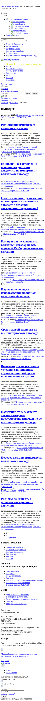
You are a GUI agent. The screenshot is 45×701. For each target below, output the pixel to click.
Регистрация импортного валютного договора (18, 126)
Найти (28, 93)
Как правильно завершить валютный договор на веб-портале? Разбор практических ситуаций (22, 246)
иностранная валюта (15, 315)
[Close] (3, 665)
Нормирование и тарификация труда (21, 55)
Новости (9, 78)
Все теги (14, 103)
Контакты (10, 578)
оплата (9, 227)
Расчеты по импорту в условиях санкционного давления (17, 502)
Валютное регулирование (12, 354)
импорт (11, 149)
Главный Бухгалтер (14, 44)
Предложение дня (13, 576)
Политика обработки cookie (18, 583)
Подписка (10, 80)
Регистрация (12, 91)
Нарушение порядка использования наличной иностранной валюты (18, 293)
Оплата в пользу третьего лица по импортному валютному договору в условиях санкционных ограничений (22, 203)
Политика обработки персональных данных (25, 580)
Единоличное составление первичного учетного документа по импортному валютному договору (19, 169)
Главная (4, 103)
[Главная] (10, 60)
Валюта (15, 227)
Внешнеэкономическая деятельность (16, 184)
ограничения (38, 229)
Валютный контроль (21, 152)
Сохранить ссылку (9, 98)
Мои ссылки (6, 100)
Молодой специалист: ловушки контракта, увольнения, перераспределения (19, 655)
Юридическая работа (15, 51)
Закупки (9, 601)
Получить (5, 661)
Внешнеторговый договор (17, 181)
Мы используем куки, (10, 6)
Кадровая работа (13, 49)
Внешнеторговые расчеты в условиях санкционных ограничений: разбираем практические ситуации (20, 371)
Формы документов (14, 71)
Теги (8, 75)
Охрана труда (12, 53)
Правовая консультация (16, 550)
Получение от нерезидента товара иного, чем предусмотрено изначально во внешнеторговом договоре (21, 417)
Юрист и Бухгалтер (14, 552)
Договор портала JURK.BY (18, 585)
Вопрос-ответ (12, 73)
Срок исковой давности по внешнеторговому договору (19, 331)
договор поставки (13, 147)
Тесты (8, 66)
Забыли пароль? (8, 694)
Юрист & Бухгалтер (14, 68)
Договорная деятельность (17, 597)
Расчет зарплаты (13, 46)
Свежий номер (12, 571)
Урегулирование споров (16, 604)
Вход (8, 670)
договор (9, 395)
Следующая (11, 538)
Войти (4, 91)
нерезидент (6, 484)
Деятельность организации (17, 594)
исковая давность (36, 349)
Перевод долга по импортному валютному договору (21, 459)
